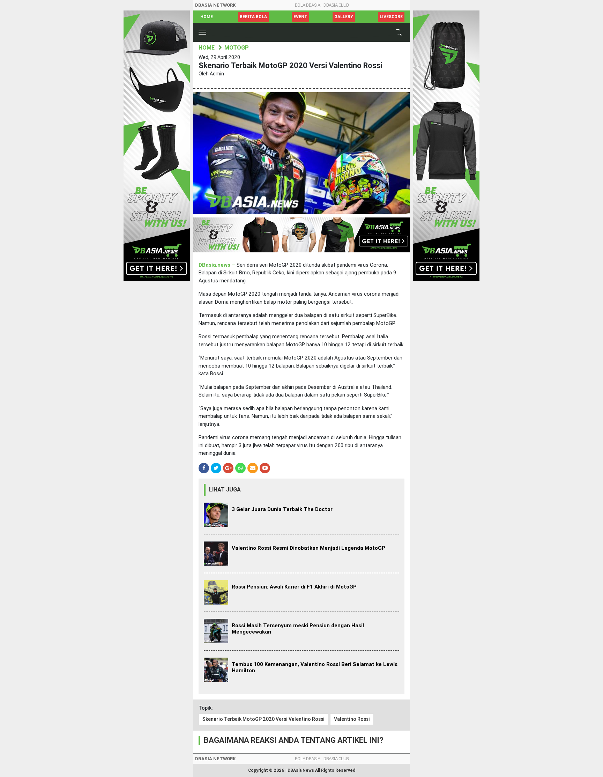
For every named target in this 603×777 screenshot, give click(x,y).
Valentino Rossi (352, 719)
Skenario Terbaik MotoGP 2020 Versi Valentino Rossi (263, 719)
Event (300, 16)
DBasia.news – (218, 265)
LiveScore (391, 16)
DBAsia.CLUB (336, 5)
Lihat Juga (225, 489)
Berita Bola (253, 16)
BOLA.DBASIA (307, 5)
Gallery (343, 16)
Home (206, 16)
